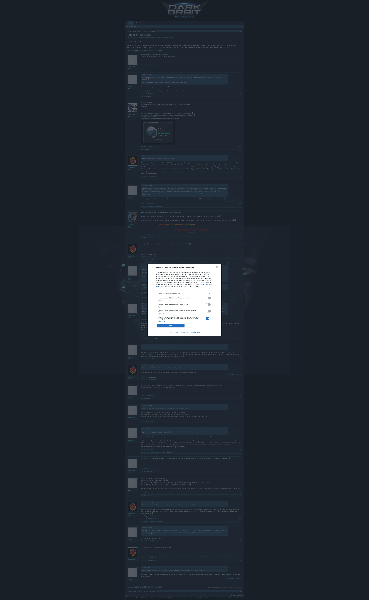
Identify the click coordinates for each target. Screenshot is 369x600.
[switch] (208, 298)
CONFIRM (170, 325)
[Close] (218, 267)
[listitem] (184, 294)
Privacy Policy (195, 332)
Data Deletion (174, 332)
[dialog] (184, 300)
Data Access (184, 332)
